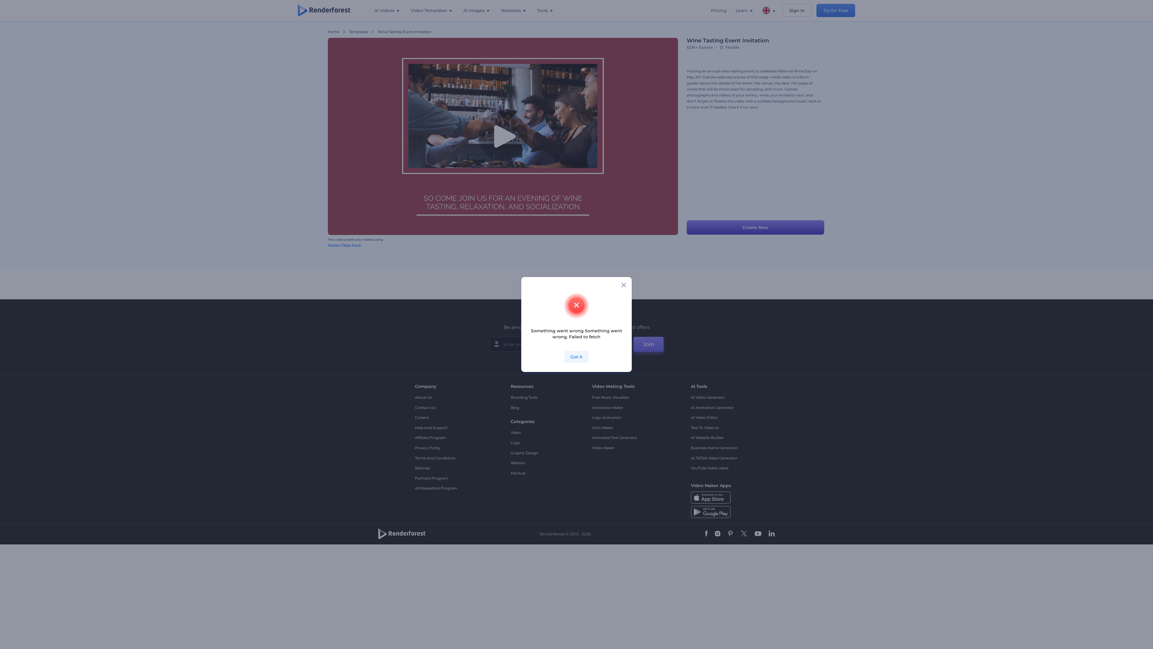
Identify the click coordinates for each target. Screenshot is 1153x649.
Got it (576, 357)
